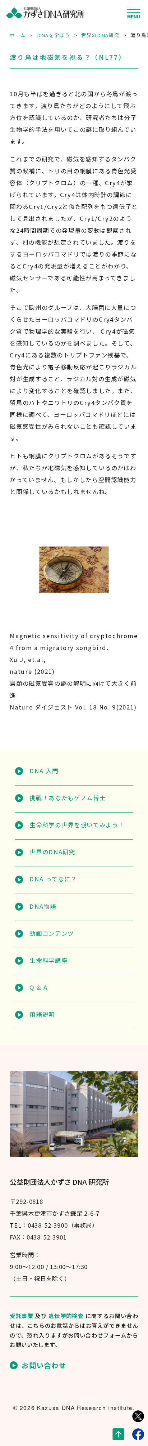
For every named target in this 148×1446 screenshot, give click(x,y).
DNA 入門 (43, 770)
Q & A (38, 987)
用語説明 (42, 1014)
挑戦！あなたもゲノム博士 (67, 797)
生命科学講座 (48, 960)
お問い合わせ (44, 1365)
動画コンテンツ (51, 933)
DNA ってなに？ (53, 879)
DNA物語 (42, 906)
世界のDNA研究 (52, 851)
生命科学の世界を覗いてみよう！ (77, 824)
